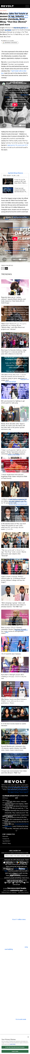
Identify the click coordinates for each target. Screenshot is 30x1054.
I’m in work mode (21, 1019)
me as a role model (13, 455)
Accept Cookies (15, 1051)
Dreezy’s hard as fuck (11, 621)
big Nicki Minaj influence (15, 173)
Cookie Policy (12, 1044)
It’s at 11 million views (19, 919)
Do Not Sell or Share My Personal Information (14, 1047)
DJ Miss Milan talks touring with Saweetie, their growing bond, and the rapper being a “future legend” (18, 790)
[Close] (28, 1037)
